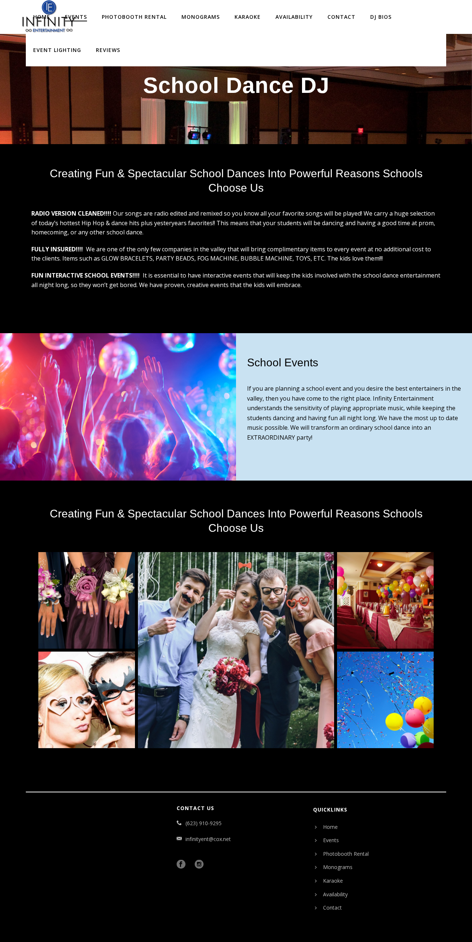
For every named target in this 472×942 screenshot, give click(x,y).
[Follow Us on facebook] (183, 864)
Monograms (200, 16)
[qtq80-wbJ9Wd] (385, 700)
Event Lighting (57, 49)
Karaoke (248, 16)
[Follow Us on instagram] (201, 864)
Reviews (108, 49)
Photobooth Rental (134, 16)
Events (331, 840)
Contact (341, 16)
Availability (294, 16)
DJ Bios (381, 16)
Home (330, 826)
